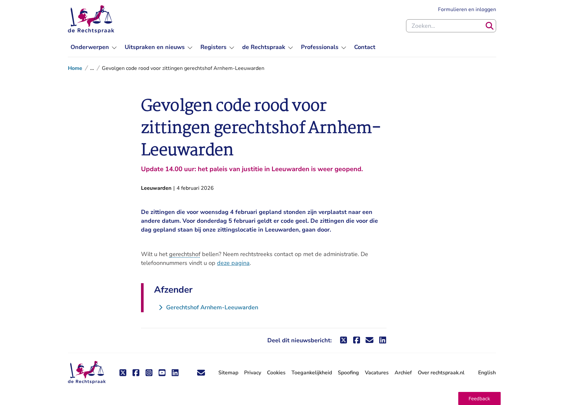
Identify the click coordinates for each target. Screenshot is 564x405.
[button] (479, 398)
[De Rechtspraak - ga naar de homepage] (91, 19)
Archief (403, 372)
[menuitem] (93, 47)
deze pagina (233, 263)
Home (75, 68)
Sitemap (228, 372)
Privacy (252, 372)
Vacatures (377, 373)
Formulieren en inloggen (467, 9)
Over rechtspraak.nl (441, 372)
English (487, 372)
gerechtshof (184, 254)
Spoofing (348, 372)
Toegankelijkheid (311, 372)
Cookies (276, 372)
